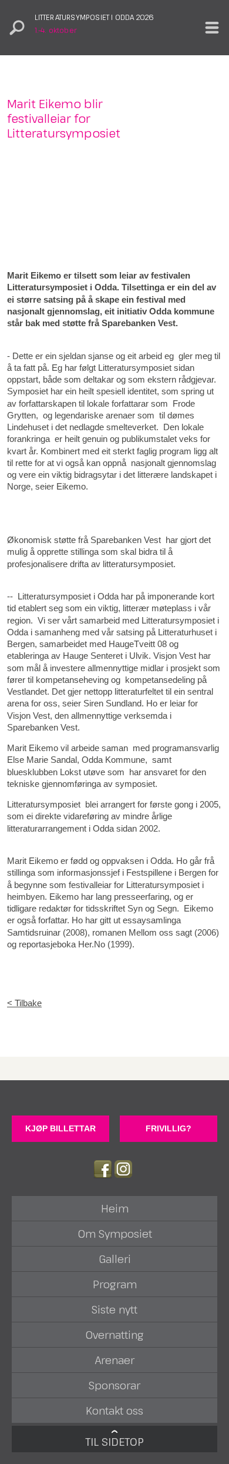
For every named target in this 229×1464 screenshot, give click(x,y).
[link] (114, 1003)
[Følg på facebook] (102, 1169)
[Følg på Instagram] (123, 1169)
